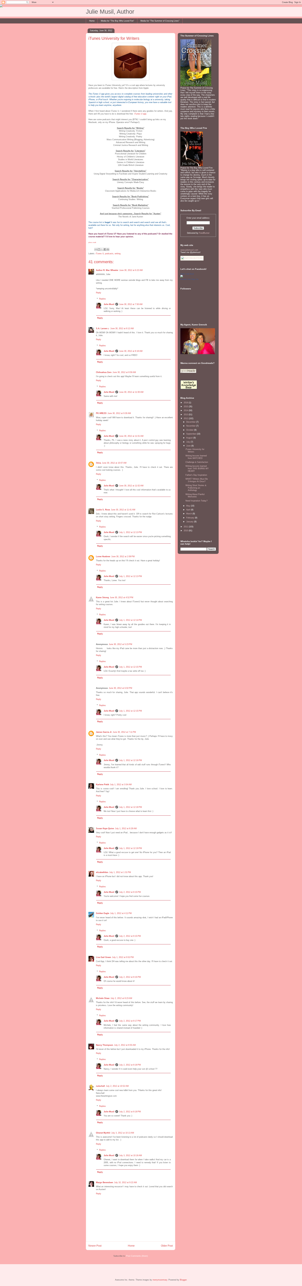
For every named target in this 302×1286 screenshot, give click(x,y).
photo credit (92, 242)
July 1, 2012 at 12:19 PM (130, 848)
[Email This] (96, 249)
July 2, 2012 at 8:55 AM (125, 1045)
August (189, 438)
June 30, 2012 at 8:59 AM (124, 372)
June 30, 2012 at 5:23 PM (120, 644)
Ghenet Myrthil (103, 1133)
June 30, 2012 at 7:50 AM (131, 304)
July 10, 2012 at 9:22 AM (125, 1182)
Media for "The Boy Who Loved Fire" (117, 21)
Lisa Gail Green (103, 957)
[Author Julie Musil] (181, 277)
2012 (186, 418)
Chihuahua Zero (104, 372)
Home (92, 21)
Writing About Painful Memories (194, 495)
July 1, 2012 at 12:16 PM (130, 760)
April (188, 509)
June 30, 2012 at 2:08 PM (123, 556)
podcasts (109, 253)
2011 (186, 526)
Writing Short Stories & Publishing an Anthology (195, 487)
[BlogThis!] (99, 249)
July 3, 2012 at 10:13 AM (122, 1133)
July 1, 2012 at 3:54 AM (121, 784)
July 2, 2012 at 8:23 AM (121, 998)
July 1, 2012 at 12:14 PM (130, 620)
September (191, 434)
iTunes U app (140, 114)
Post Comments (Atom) (137, 1256)
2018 (186, 402)
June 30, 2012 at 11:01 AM (131, 436)
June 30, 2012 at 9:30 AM (119, 413)
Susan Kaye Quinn (105, 828)
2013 (186, 414)
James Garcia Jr (104, 732)
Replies (102, 299)
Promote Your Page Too (189, 279)
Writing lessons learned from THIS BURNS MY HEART (197, 468)
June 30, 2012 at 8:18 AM (131, 351)
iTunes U (100, 253)
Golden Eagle (102, 913)
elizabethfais (102, 872)
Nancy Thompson (104, 1045)
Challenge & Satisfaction (196, 462)
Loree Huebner (103, 556)
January (190, 521)
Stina (98, 463)
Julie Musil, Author (110, 11)
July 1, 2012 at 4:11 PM (121, 913)
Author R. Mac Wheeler (107, 270)
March (189, 513)
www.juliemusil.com (189, 250)
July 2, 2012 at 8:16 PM (130, 977)
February (190, 518)
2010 (186, 530)
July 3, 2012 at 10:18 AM (130, 1155)
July (188, 442)
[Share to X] (101, 249)
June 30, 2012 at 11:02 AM (131, 485)
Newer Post (94, 1245)
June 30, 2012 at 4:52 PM (121, 597)
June (188, 446)
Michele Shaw (102, 998)
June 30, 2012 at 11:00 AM (131, 392)
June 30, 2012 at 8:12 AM (122, 328)
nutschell (100, 1086)
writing (117, 253)
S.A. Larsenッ (102, 328)
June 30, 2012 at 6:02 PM (120, 688)
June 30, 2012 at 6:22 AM (131, 270)
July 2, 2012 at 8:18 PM (130, 1065)
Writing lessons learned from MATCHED (196, 456)
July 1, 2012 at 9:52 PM (123, 957)
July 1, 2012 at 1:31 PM (120, 872)
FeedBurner (204, 233)
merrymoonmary (160, 1280)
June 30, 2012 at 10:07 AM (114, 463)
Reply (98, 292)
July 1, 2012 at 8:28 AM (126, 828)
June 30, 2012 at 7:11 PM (124, 732)
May (188, 506)
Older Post (167, 1245)
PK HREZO (101, 413)
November (191, 426)
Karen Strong (102, 597)
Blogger (183, 1280)
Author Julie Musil (187, 274)
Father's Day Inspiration (196, 475)
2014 (186, 410)
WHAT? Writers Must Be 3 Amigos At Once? (196, 480)
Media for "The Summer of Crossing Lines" (159, 21)
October (190, 430)
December (191, 422)
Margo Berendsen (104, 1182)
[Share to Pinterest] (107, 249)
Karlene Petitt (102, 784)
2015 (186, 406)
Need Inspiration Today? (196, 501)
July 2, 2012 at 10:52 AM (117, 1086)
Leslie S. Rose (103, 509)
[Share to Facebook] (104, 249)
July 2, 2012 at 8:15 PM (130, 892)
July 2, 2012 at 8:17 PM (130, 1021)
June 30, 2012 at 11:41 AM (123, 509)
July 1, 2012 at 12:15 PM (130, 667)
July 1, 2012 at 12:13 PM (130, 532)
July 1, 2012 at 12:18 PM (130, 807)
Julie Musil (109, 304)
